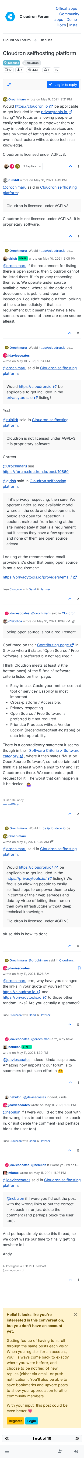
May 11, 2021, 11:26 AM (33, 974)
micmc (13, 1173)
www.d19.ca (11, 804)
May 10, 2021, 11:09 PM (53, 621)
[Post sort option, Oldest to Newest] (9, 84)
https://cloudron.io (31, 106)
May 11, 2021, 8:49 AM (33, 842)
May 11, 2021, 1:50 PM (60, 1105)
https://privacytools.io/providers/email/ (37, 577)
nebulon (14, 1047)
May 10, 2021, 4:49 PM (50, 180)
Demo (71, 19)
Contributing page (53, 645)
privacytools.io (54, 111)
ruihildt (13, 180)
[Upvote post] (70, 166)
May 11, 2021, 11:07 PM (50, 1173)
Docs (61, 25)
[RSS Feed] (56, 69)
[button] (6, 1451)
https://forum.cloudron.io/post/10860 (36, 471)
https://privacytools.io (22, 997)
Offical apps (66, 8)
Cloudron (16, 589)
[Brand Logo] (10, 16)
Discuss (13, 63)
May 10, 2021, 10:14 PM (33, 361)
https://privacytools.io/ (27, 878)
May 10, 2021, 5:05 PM (59, 258)
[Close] (75, 1314)
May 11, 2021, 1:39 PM (32, 1052)
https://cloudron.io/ (36, 867)
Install (74, 25)
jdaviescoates (19, 355)
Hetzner (45, 589)
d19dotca (15, 621)
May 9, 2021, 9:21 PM (56, 99)
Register (15, 1421)
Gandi (32, 589)
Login (31, 1421)
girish (12, 258)
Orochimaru (17, 99)
